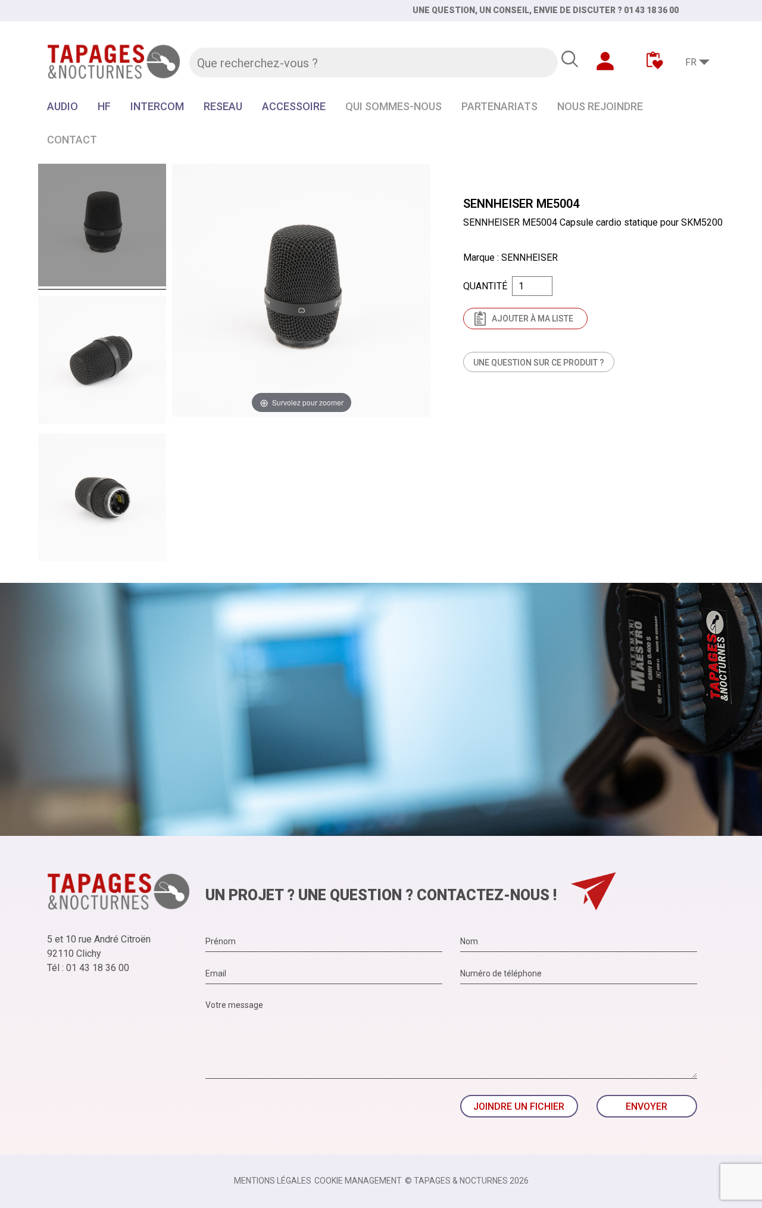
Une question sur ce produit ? (538, 362)
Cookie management (358, 1180)
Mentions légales (272, 1180)
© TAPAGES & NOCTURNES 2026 (467, 1180)
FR (691, 62)
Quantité (485, 286)
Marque (479, 257)
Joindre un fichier (518, 1106)
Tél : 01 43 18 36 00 (88, 967)
